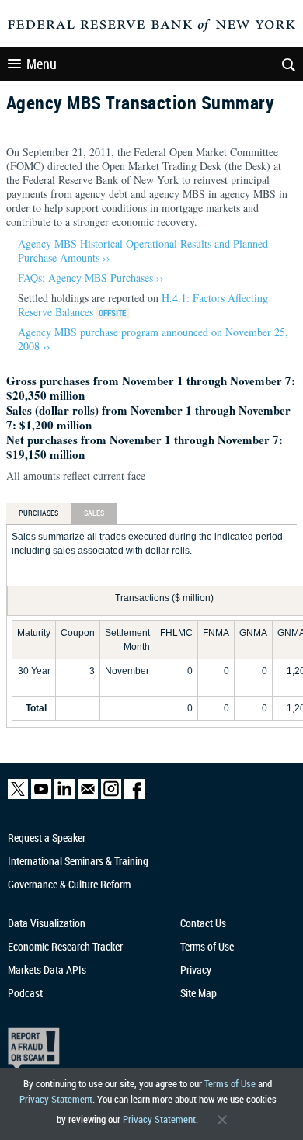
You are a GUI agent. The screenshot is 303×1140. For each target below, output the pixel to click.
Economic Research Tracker (65, 946)
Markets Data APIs (47, 969)
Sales (94, 512)
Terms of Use (230, 1083)
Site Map (198, 992)
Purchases (39, 512)
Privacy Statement (55, 1099)
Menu (41, 63)
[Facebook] (134, 795)
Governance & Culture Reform (69, 884)
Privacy (195, 969)
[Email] (88, 795)
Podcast (25, 992)
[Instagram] (111, 795)
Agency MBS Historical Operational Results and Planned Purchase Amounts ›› (143, 250)
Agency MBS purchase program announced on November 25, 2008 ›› (153, 339)
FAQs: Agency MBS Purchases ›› (91, 277)
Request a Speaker (46, 837)
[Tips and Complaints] (144, 1048)
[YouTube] (41, 795)
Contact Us (203, 923)
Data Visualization (46, 923)
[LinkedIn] (64, 795)
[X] (18, 795)
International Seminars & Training (78, 860)
